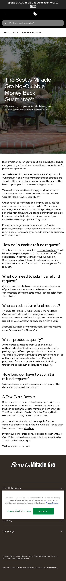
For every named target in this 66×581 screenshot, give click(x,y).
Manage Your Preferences (19, 511)
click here (29, 428)
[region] (33, 504)
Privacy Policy (9, 556)
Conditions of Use (24, 556)
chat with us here (46, 250)
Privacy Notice (52, 503)
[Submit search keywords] (5, 23)
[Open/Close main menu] (4, 13)
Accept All (43, 511)
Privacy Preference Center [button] (45, 556)
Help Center (11, 32)
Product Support (31, 32)
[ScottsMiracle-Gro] (35, 13)
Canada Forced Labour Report (16, 559)
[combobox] (33, 23)
